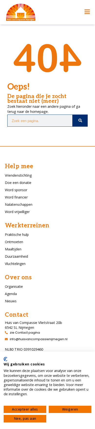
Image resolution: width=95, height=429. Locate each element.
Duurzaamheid (16, 256)
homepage (39, 111)
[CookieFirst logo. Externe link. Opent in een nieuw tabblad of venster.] (5, 359)
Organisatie (14, 286)
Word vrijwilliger (17, 211)
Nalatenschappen (18, 204)
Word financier (16, 197)
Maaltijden (13, 249)
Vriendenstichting (18, 175)
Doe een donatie (18, 182)
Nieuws (11, 301)
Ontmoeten (14, 241)
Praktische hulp (17, 234)
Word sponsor (16, 190)
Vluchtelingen (15, 263)
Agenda (11, 293)
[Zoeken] (79, 120)
